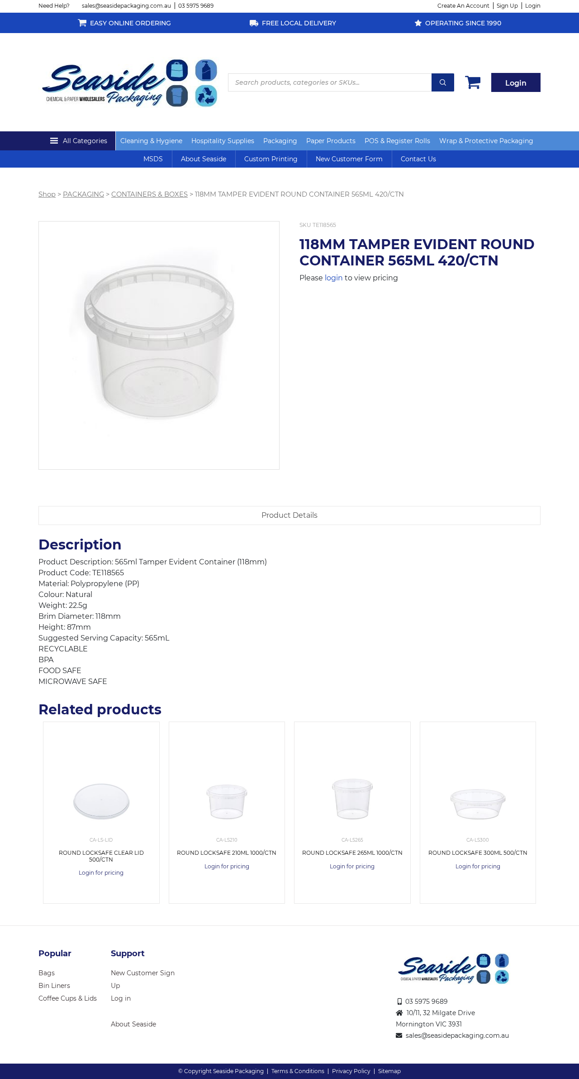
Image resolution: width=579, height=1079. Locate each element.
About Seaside (203, 159)
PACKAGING (83, 194)
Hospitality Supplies (222, 141)
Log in (121, 998)
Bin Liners (54, 986)
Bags (46, 973)
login (334, 278)
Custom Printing (271, 159)
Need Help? (54, 5)
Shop (47, 194)
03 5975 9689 (196, 5)
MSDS (153, 159)
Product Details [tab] (289, 515)
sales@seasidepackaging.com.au (126, 5)
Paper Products (331, 141)
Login (533, 5)
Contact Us (418, 159)
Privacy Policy (351, 1071)
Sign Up (507, 5)
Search (443, 82)
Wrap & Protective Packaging (486, 141)
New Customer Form (349, 159)
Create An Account (463, 5)
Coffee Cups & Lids (67, 998)
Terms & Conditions (297, 1071)
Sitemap (389, 1071)
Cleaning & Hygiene (151, 141)
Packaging (280, 141)
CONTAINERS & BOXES (149, 194)
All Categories (85, 141)
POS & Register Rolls (397, 141)
